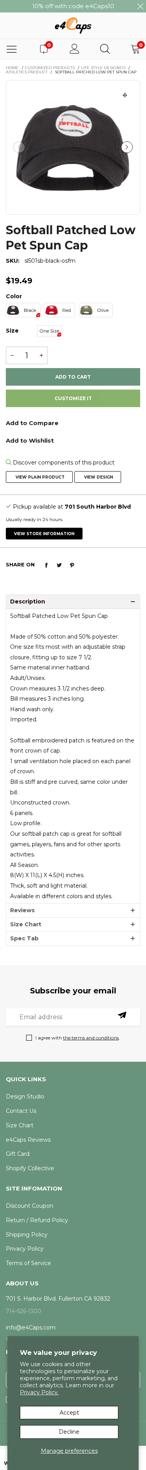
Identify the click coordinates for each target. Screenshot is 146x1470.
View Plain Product (39, 477)
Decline (69, 1431)
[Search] (105, 49)
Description (27, 601)
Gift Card (18, 1153)
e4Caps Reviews (28, 1139)
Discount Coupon (29, 1205)
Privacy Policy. (39, 1392)
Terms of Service (28, 1263)
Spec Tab (24, 938)
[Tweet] (59, 565)
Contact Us (21, 1110)
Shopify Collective (30, 1168)
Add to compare (73, 425)
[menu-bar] (11, 49)
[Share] (46, 565)
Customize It (73, 398)
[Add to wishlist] (73, 439)
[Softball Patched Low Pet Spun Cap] (73, 147)
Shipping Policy (26, 1234)
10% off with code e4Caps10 (73, 6)
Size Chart (25, 924)
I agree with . (77, 1038)
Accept (69, 1412)
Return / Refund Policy (37, 1220)
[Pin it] (72, 565)
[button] (19, 147)
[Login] (74, 49)
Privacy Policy (25, 1248)
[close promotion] (140, 6)
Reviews (22, 910)
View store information (44, 533)
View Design (98, 477)
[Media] (125, 95)
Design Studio (25, 1096)
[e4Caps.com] (73, 25)
